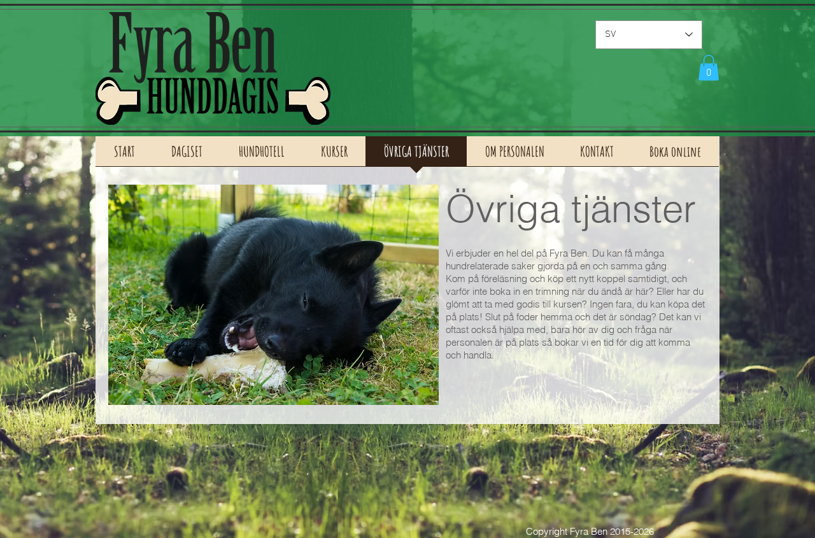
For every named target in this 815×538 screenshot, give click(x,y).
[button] (708, 68)
